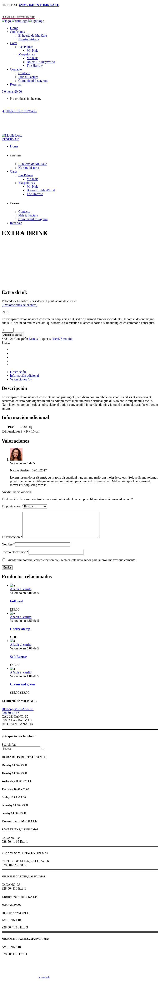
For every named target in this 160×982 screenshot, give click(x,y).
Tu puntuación (12, 506)
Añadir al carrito (12, 334)
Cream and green (22, 684)
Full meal (16, 601)
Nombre (8, 544)
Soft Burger (18, 656)
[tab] (84, 372)
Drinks (33, 339)
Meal (55, 339)
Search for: (9, 744)
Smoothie (67, 339)
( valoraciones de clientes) (19, 305)
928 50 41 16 (10, 712)
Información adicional (24, 375)
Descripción (18, 372)
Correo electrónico (15, 552)
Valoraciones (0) (20, 379)
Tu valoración (12, 537)
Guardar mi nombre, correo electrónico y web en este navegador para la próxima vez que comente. (71, 560)
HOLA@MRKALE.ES (18, 709)
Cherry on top (20, 629)
